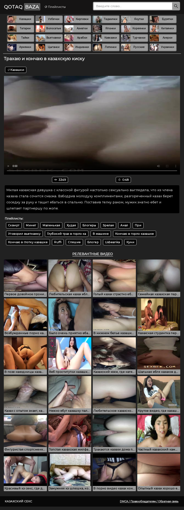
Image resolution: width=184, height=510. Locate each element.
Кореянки (139, 28)
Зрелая (108, 225)
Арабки (82, 37)
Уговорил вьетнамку (24, 233)
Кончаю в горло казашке (134, 233)
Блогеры (89, 225)
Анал (124, 225)
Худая (71, 225)
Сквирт (13, 225)
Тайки (25, 37)
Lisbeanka (112, 242)
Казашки (25, 19)
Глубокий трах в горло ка (66, 233)
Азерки (167, 37)
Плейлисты (56, 7)
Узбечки (53, 19)
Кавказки (110, 37)
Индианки (82, 47)
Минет (31, 225)
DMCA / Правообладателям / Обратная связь (149, 501)
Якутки (139, 19)
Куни (130, 242)
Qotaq (21, 7)
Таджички (110, 19)
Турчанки (139, 37)
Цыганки (53, 47)
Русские (139, 47)
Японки (110, 28)
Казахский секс (18, 501)
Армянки (25, 47)
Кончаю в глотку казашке (28, 242)
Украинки (167, 47)
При (138, 225)
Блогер (93, 242)
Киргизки (82, 19)
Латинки (110, 47)
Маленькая (51, 225)
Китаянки (167, 28)
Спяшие (74, 242)
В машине (101, 233)
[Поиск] (176, 6)
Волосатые (53, 28)
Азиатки (82, 28)
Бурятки (167, 19)
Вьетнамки (53, 37)
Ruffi (57, 242)
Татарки (25, 28)
